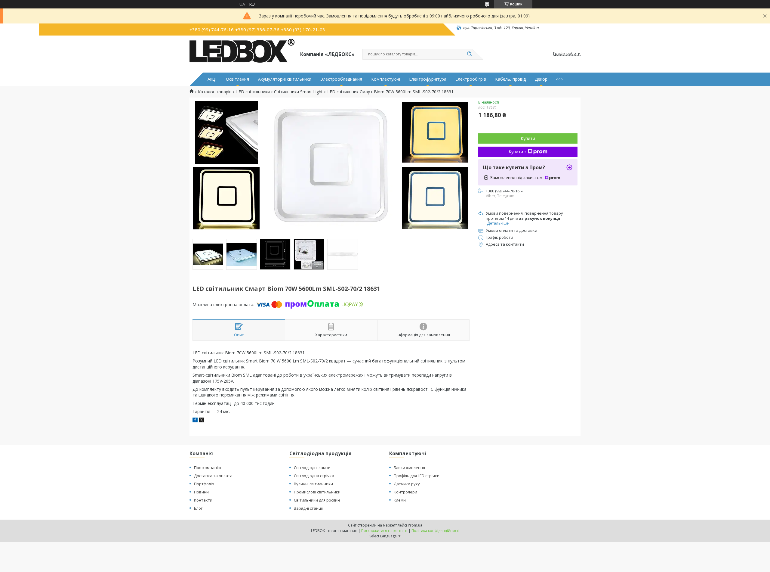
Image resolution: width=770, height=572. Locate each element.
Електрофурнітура (427, 79)
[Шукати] (469, 54)
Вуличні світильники (313, 484)
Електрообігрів (470, 79)
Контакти (203, 500)
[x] (201, 421)
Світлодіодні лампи (312, 467)
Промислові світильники (317, 492)
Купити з (517, 151)
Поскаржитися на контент (384, 530)
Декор (541, 79)
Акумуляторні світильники (284, 79)
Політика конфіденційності (435, 530)
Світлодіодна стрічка (314, 475)
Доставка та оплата (213, 475)
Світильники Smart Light (298, 92)
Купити (528, 138)
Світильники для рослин (317, 500)
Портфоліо (204, 484)
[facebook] (195, 421)
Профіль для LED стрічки (416, 475)
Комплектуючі (385, 79)
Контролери (405, 492)
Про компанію (207, 467)
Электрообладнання (341, 79)
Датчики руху (407, 484)
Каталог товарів (215, 92)
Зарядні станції (308, 508)
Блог (198, 508)
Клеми (400, 500)
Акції (212, 79)
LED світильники (253, 92)
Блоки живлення (409, 467)
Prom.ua (415, 525)
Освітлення (237, 79)
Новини (201, 492)
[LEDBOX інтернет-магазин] (242, 54)
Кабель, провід (510, 79)
